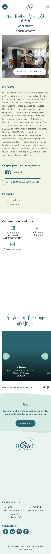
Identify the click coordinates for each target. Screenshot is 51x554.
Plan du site (38, 506)
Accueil (5, 387)
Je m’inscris (26, 423)
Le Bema (21, 367)
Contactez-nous (15, 510)
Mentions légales (25, 550)
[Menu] (5, 7)
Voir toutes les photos (29, 71)
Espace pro (38, 510)
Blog (10, 506)
